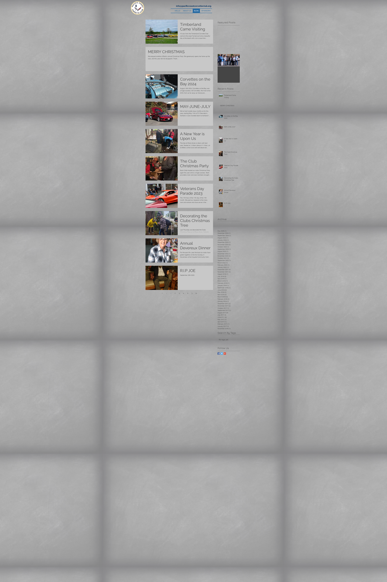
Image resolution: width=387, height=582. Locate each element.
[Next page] (192, 293)
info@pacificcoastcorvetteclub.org (193, 6)
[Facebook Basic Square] (219, 353)
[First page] (162, 293)
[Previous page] (166, 293)
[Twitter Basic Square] (222, 353)
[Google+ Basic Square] (225, 353)
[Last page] (196, 293)
